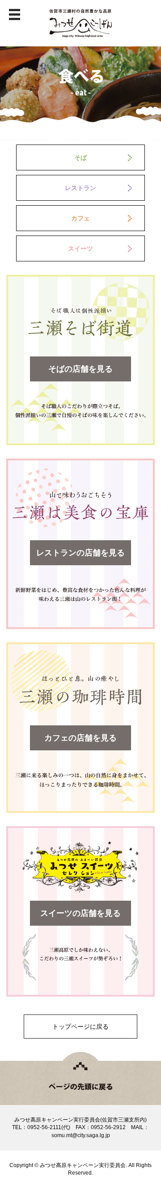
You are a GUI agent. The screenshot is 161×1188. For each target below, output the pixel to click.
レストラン (80, 187)
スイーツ (80, 248)
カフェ (80, 218)
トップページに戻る (80, 1026)
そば (80, 157)
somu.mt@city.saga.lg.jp (80, 1135)
